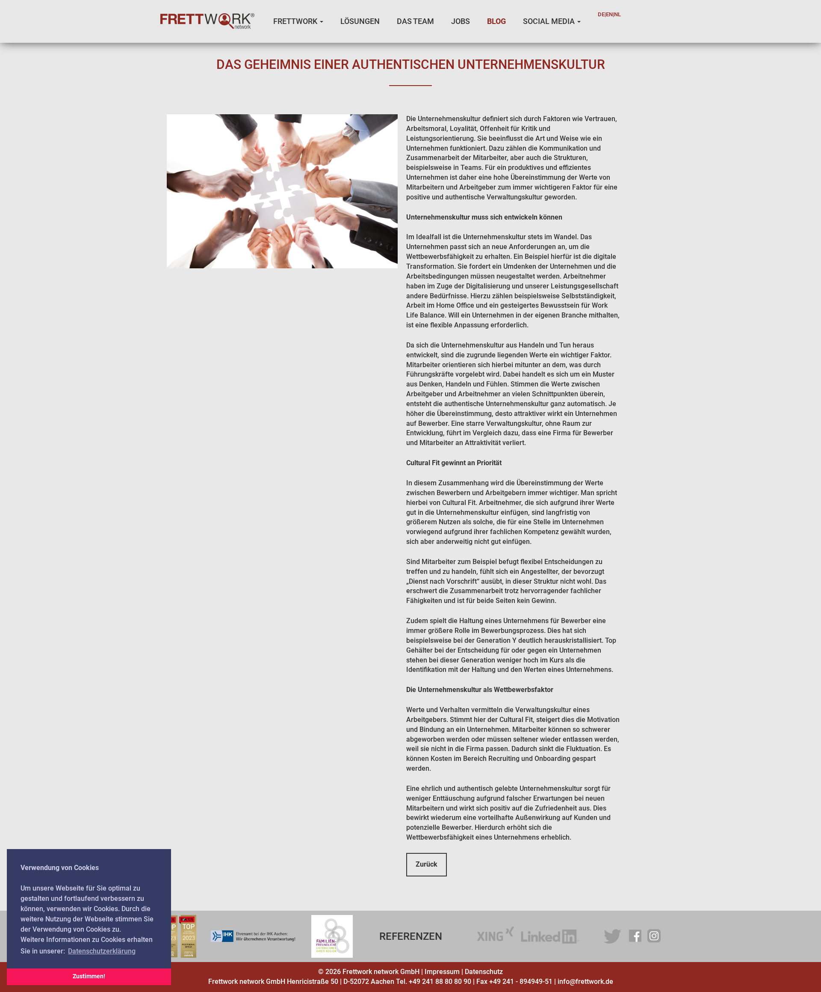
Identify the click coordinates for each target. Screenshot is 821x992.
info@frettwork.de (585, 981)
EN (609, 14)
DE (601, 14)
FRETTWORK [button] (296, 21)
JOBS (460, 21)
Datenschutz (484, 972)
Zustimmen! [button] (89, 976)
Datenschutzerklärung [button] (102, 951)
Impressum (442, 972)
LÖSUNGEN (360, 21)
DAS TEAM (415, 21)
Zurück (426, 864)
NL (617, 14)
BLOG (496, 21)
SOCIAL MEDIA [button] (549, 21)
